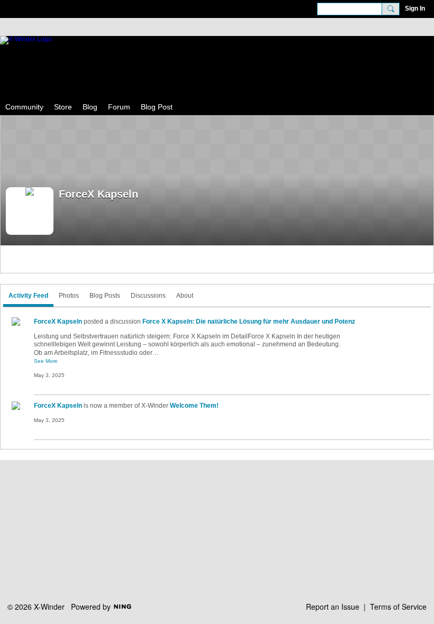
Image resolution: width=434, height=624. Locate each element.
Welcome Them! (194, 405)
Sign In (415, 8)
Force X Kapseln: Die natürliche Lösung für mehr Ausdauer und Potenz (248, 321)
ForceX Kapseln (58, 321)
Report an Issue (332, 606)
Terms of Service (398, 606)
